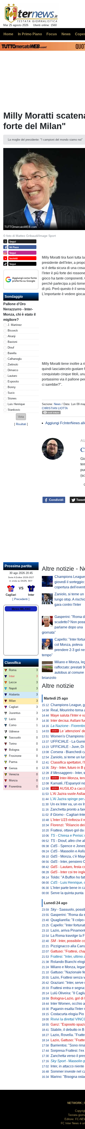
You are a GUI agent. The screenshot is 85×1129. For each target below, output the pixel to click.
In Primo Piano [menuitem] (30, 34)
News (57, 404)
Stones (12, 398)
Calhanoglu (15, 358)
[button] (21, 416)
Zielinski (13, 364)
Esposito (13, 381)
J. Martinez (15, 324)
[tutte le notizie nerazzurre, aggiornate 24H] (31, 13)
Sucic (11, 392)
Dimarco (13, 370)
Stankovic (14, 409)
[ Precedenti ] (20, 599)
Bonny (12, 387)
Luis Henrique (16, 404)
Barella (12, 353)
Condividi (55, 499)
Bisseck (13, 330)
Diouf (11, 347)
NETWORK (74, 1103)
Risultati (21, 424)
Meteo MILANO (21, 609)
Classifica (13, 663)
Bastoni (12, 341)
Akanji (11, 336)
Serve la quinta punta (67, 893)
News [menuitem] (66, 34)
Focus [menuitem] (51, 34)
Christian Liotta (55, 408)
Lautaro (12, 375)
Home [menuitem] (8, 34)
